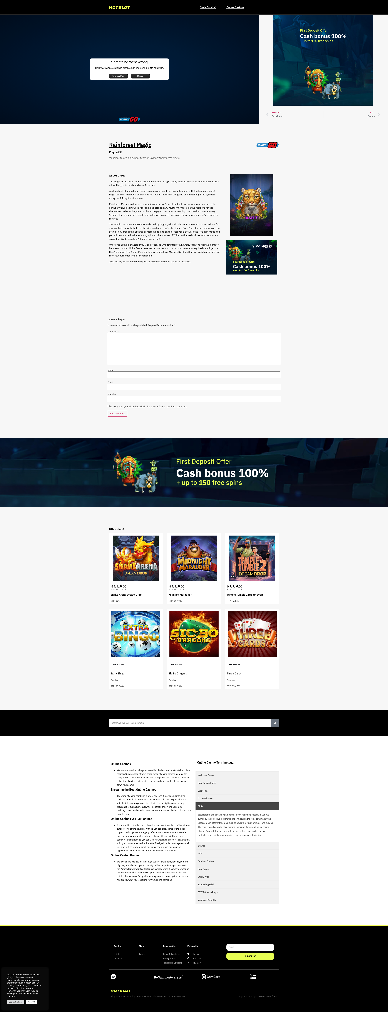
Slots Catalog (208, 7)
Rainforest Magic (130, 145)
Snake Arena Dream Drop (126, 594)
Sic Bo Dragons (178, 673)
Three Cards (234, 673)
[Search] (275, 723)
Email (110, 382)
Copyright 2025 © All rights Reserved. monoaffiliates (256, 996)
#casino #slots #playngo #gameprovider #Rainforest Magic (144, 158)
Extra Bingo (117, 673)
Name (111, 370)
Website (112, 394)
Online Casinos (235, 7)
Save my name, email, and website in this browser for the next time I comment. (148, 406)
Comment (113, 331)
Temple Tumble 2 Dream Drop (245, 594)
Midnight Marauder (180, 594)
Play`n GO (115, 152)
